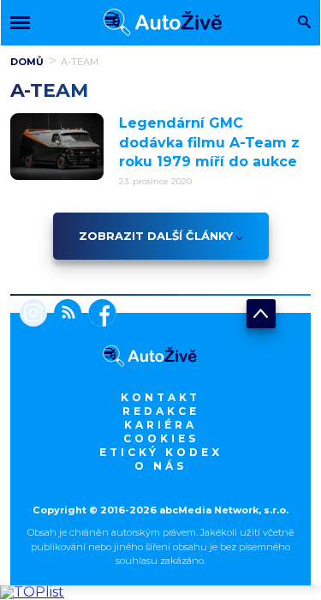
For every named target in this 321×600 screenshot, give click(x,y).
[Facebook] (98, 314)
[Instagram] (33, 314)
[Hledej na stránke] (304, 23)
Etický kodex (161, 452)
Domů (27, 62)
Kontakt (160, 397)
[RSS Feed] (64, 314)
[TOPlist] (32, 592)
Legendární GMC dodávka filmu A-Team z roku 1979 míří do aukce (209, 142)
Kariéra (160, 424)
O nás (160, 465)
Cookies (161, 438)
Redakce (160, 411)
